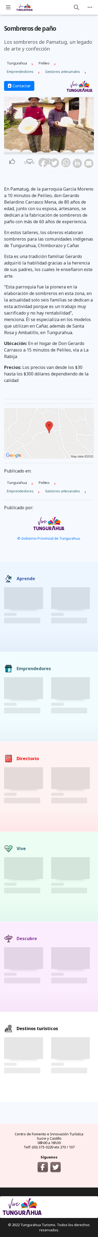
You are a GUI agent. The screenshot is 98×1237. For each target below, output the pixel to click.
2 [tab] (44, 149)
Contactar (21, 85)
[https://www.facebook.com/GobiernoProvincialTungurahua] (43, 1167)
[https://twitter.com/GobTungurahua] (55, 1167)
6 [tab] (57, 149)
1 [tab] (41, 149)
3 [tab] (47, 149)
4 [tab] (51, 149)
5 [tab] (54, 149)
